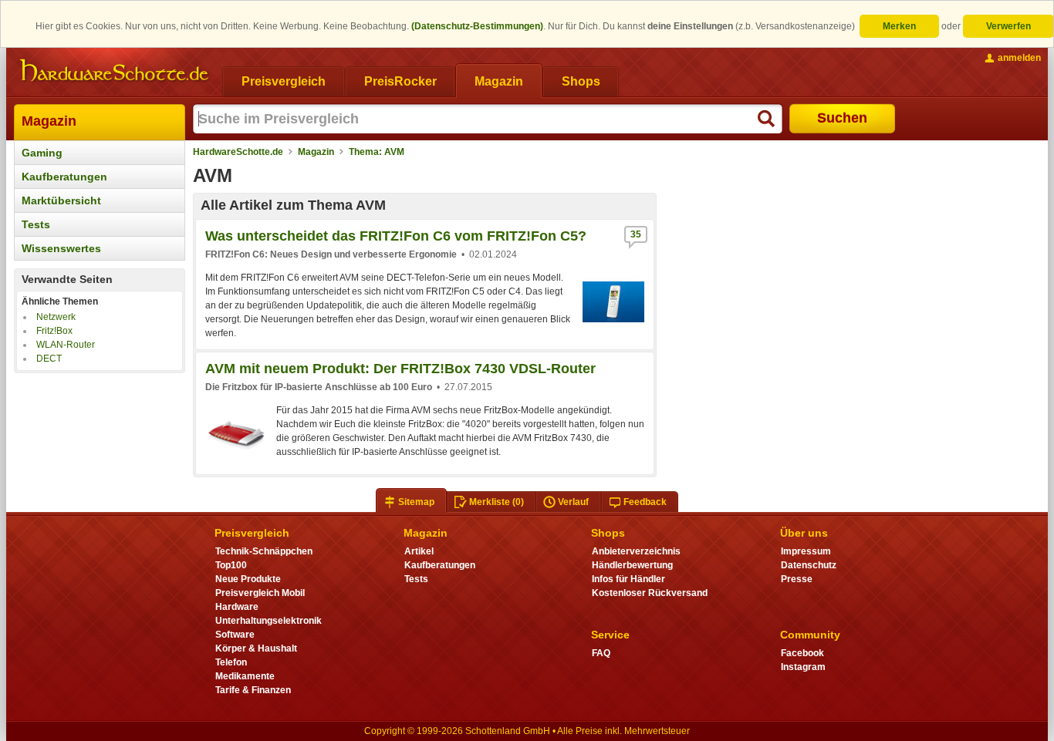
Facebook (802, 653)
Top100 (231, 565)
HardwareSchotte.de (238, 152)
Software (235, 634)
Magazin (49, 121)
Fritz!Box (54, 330)
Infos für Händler (628, 579)
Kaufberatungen (64, 176)
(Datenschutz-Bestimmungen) (477, 26)
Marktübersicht (61, 200)
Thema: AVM (376, 152)
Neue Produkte (248, 579)
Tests (36, 224)
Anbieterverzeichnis (636, 551)
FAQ (601, 653)
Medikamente (245, 676)
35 (635, 234)
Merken (899, 26)
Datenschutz (808, 565)
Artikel (419, 551)
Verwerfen (1008, 26)
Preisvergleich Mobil (260, 593)
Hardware (236, 606)
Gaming (42, 153)
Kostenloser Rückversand (650, 593)
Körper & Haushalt (256, 648)
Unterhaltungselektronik (268, 620)
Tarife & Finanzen (253, 690)
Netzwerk (56, 317)
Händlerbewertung (632, 565)
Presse (796, 579)
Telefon (231, 662)
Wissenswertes (61, 248)
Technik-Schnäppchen (263, 551)
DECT (49, 358)
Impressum (806, 551)
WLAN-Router (65, 344)
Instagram (803, 667)
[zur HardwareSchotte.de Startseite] (114, 71)
